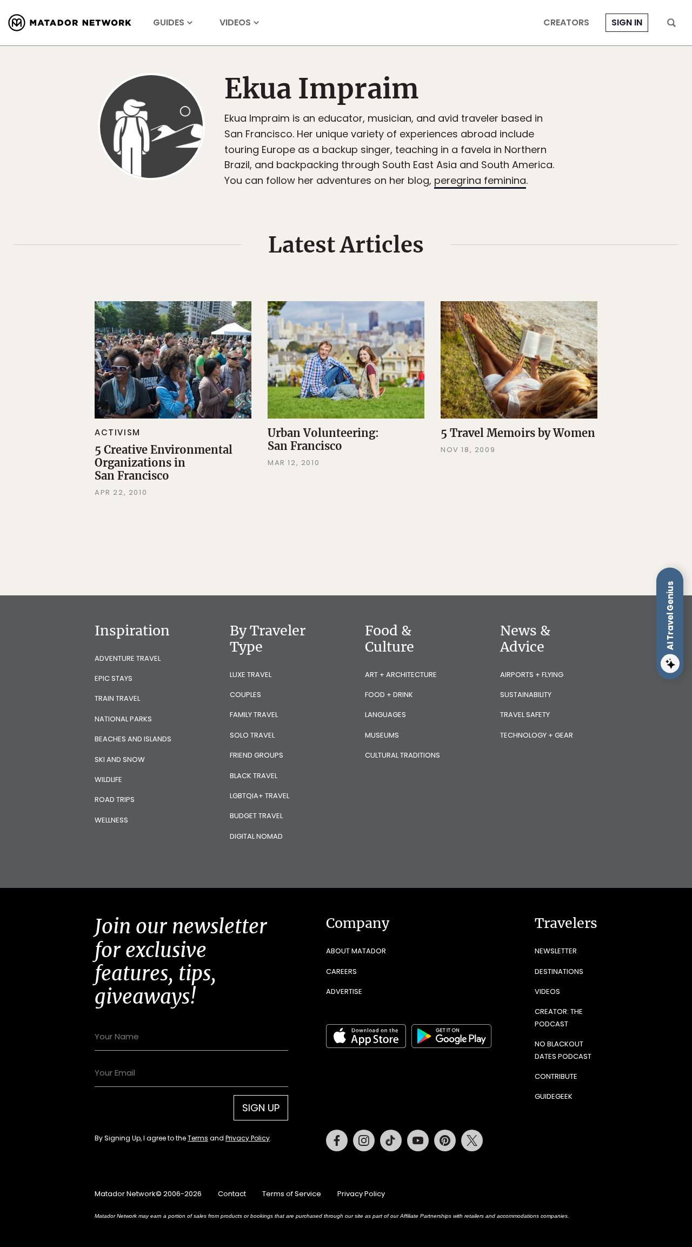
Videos (235, 23)
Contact (232, 1194)
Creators (566, 23)
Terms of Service (291, 1194)
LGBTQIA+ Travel (259, 796)
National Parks (123, 719)
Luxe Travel (250, 674)
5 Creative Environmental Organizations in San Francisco (163, 462)
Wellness (111, 820)
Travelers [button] (566, 923)
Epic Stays (113, 678)
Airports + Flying (531, 674)
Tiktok (391, 1140)
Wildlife (108, 779)
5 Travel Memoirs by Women (518, 433)
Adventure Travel (128, 658)
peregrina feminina (480, 180)
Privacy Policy (247, 1138)
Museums (382, 735)
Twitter (472, 1140)
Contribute (556, 1076)
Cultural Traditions (402, 755)
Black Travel (253, 776)
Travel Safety (525, 714)
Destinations (559, 971)
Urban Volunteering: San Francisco (323, 439)
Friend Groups (256, 755)
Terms (198, 1138)
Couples (245, 694)
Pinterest (445, 1140)
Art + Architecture (401, 674)
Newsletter (556, 951)
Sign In (626, 22)
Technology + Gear (536, 735)
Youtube (418, 1140)
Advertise (344, 991)
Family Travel (254, 714)
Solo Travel (252, 735)
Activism (118, 432)
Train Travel (117, 698)
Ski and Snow (120, 759)
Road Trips (115, 799)
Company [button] (357, 923)
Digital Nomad (256, 836)
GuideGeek (554, 1096)
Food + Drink (389, 694)
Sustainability (525, 694)
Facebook (337, 1140)
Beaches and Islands (133, 739)
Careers (341, 971)
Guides (168, 23)
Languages (385, 714)
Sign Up (261, 1108)
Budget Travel (256, 816)
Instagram (364, 1140)
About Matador (356, 951)
